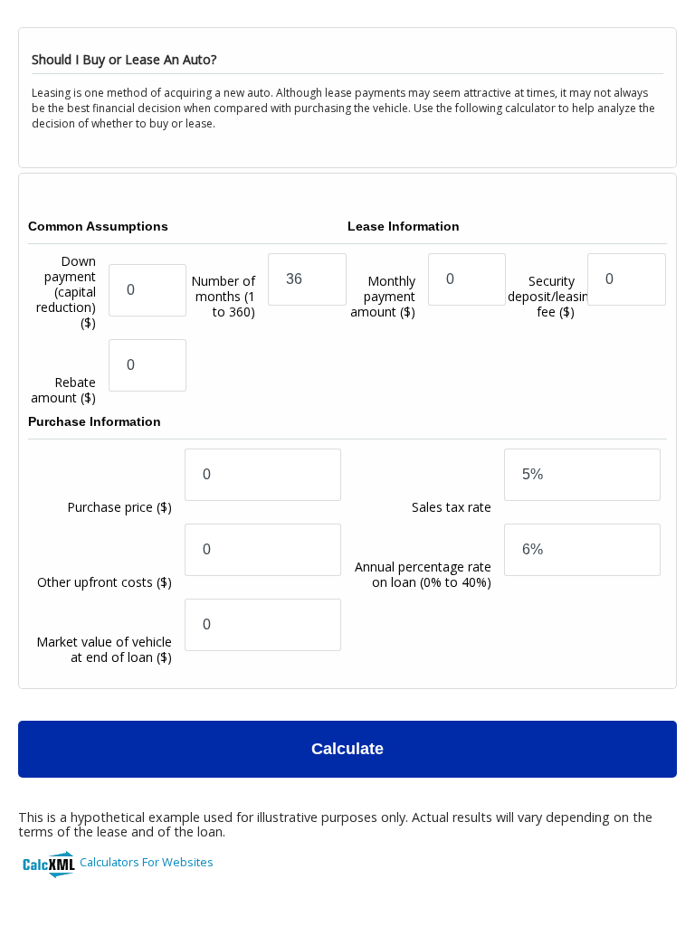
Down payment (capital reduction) (66, 291)
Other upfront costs (104, 582)
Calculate (347, 749)
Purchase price (119, 506)
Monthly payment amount (382, 296)
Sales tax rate (451, 506)
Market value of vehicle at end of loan (104, 649)
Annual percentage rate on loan (423, 574)
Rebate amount (63, 389)
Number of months (223, 296)
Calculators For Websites (147, 862)
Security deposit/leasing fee (552, 296)
